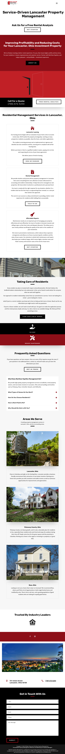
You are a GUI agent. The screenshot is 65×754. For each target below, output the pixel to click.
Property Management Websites (26, 747)
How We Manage (32, 161)
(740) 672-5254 (16, 103)
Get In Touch (32, 369)
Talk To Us (32, 203)
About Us (32, 63)
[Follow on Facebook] (30, 636)
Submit (12, 740)
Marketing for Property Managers (44, 747)
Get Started (32, 29)
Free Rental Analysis (49, 102)
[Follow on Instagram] (35, 636)
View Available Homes (32, 316)
